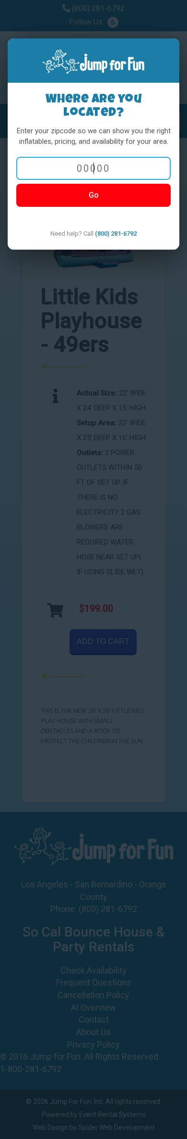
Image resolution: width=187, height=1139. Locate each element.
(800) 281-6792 (116, 233)
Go (94, 195)
